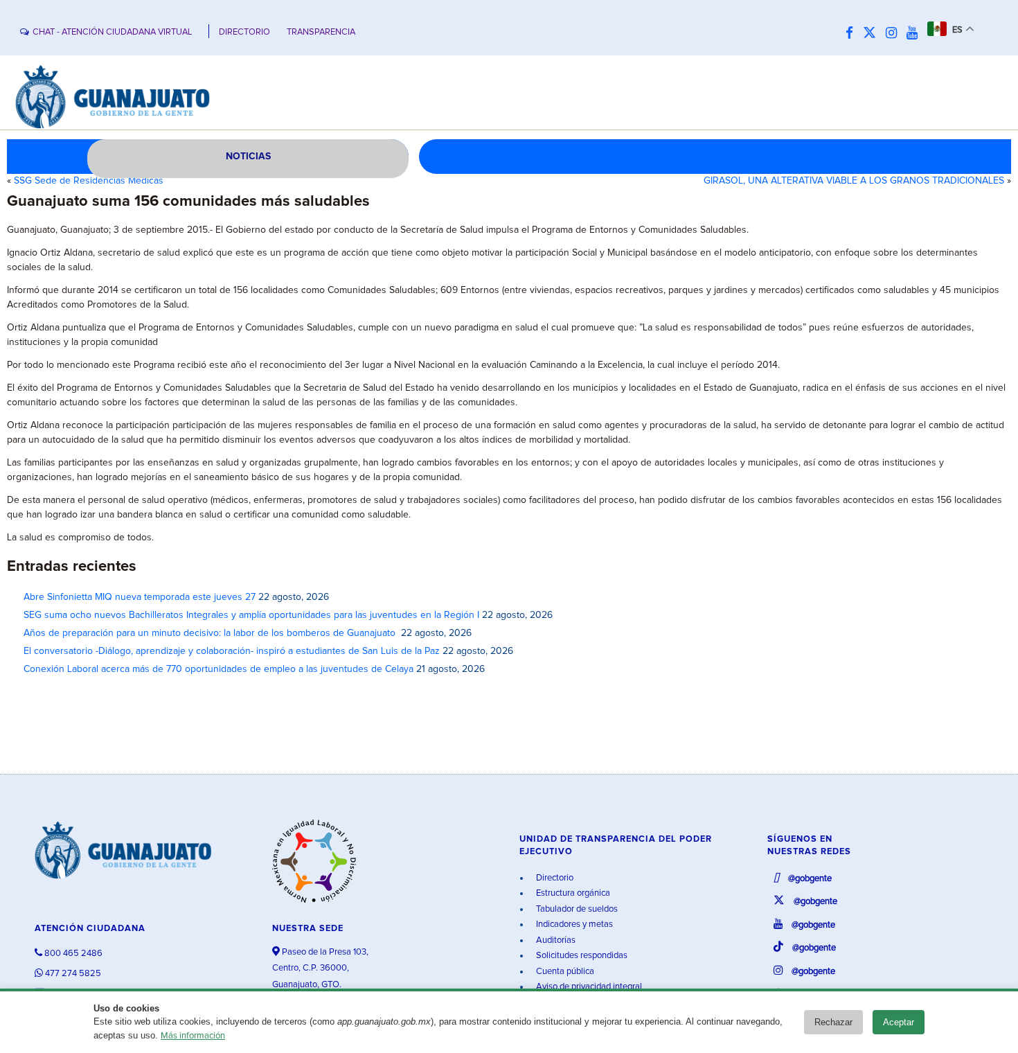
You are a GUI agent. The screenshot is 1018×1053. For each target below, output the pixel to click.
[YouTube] (916, 33)
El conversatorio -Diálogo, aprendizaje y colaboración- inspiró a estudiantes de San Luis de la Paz (232, 651)
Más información (193, 1036)
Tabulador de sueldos (576, 909)
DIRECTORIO (244, 32)
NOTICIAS (248, 156)
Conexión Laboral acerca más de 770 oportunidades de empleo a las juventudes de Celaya (218, 669)
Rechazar (833, 1022)
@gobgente (809, 878)
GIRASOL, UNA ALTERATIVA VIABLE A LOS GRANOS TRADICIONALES (854, 181)
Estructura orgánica (572, 893)
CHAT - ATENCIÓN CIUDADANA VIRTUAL (112, 32)
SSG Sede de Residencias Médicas (88, 181)
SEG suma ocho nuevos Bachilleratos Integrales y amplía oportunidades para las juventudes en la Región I (251, 615)
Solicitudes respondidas (580, 955)
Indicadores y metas (573, 924)
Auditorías (554, 940)
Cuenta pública (564, 971)
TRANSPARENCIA (321, 32)
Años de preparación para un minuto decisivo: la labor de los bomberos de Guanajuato (211, 633)
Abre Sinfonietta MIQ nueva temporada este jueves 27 (140, 597)
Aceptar (898, 1022)
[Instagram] (895, 33)
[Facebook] (853, 33)
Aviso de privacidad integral (588, 986)
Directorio (553, 878)
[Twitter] (873, 33)
